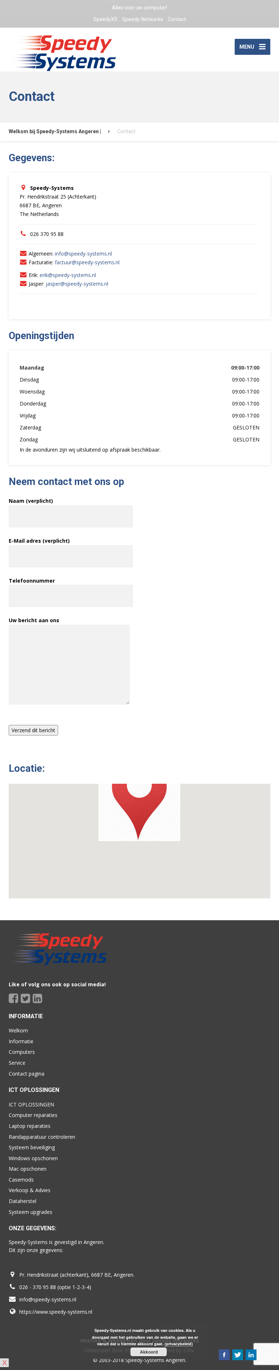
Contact (177, 19)
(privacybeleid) (179, 1343)
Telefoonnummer (32, 580)
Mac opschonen (27, 1168)
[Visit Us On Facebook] (224, 1354)
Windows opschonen (33, 1158)
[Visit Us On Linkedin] (251, 1354)
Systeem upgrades (30, 1211)
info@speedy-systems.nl (83, 253)
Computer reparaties (33, 1115)
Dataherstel (22, 1201)
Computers (22, 1051)
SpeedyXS (105, 19)
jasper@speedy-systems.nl (77, 283)
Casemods (21, 1179)
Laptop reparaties (29, 1125)
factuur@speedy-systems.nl (87, 262)
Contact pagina (26, 1073)
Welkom (18, 1030)
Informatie (21, 1041)
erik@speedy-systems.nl (68, 275)
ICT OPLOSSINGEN (31, 1104)
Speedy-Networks (142, 19)
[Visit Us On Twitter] (237, 1354)
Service (17, 1062)
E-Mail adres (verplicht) (39, 540)
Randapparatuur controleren (42, 1136)
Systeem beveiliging (32, 1147)
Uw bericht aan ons (34, 620)
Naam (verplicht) (31, 500)
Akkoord (149, 1352)
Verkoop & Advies (29, 1190)
